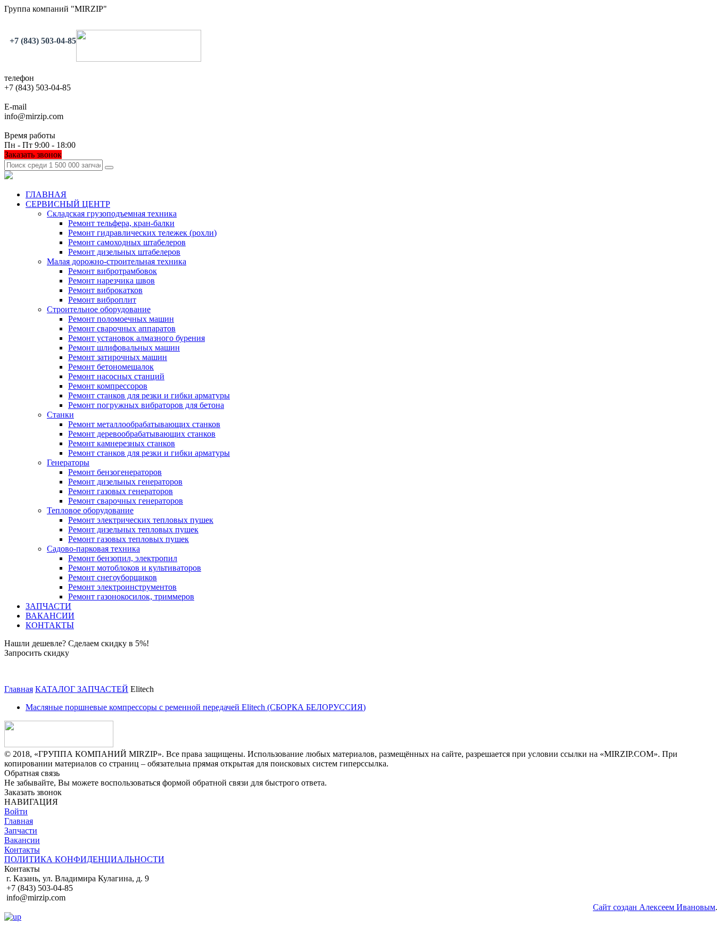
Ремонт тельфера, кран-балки (121, 223)
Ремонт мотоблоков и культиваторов (134, 567)
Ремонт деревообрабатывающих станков (142, 433)
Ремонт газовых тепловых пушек (128, 539)
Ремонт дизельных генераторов (125, 481)
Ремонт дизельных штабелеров (124, 251)
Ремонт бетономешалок (111, 366)
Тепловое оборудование (90, 510)
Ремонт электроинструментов (122, 586)
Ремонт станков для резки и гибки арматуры (149, 395)
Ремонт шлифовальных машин (124, 347)
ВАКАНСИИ (50, 615)
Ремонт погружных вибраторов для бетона (146, 405)
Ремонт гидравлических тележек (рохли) (142, 232)
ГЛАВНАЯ (46, 194)
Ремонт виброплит (102, 299)
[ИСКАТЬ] (109, 167)
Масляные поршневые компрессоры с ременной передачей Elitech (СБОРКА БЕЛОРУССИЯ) (196, 707)
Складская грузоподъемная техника (112, 213)
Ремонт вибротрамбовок (112, 271)
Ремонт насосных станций (116, 376)
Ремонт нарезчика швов (111, 280)
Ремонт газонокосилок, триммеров (131, 596)
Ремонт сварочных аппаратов (122, 328)
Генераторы (68, 462)
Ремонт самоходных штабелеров (127, 242)
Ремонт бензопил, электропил (122, 558)
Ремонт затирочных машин (117, 357)
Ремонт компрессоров (107, 385)
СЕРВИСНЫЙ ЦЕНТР (68, 203)
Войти (16, 811)
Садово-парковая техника (93, 548)
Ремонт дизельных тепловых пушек (133, 529)
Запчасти (20, 830)
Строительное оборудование (99, 309)
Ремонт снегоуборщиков (112, 577)
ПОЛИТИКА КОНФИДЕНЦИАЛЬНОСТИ (84, 859)
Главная (18, 820)
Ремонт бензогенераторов (115, 472)
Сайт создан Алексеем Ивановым (654, 907)
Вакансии (22, 840)
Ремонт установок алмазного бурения (136, 338)
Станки (60, 414)
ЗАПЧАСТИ (48, 606)
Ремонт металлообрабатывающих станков (144, 424)
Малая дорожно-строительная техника (116, 261)
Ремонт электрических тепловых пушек (140, 519)
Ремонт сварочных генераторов (125, 500)
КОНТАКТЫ (50, 625)
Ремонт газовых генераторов (120, 491)
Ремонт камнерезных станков (121, 443)
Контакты (22, 849)
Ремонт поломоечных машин (121, 318)
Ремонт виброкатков (105, 290)
